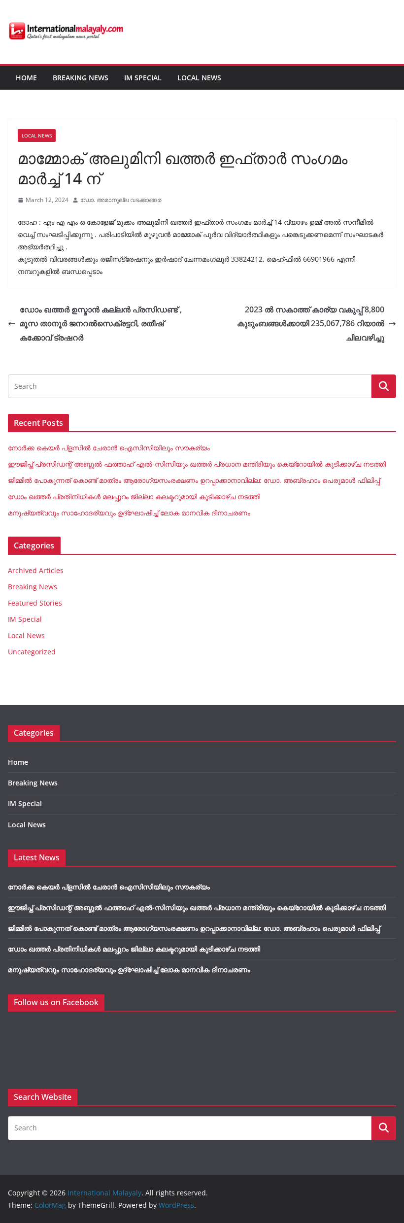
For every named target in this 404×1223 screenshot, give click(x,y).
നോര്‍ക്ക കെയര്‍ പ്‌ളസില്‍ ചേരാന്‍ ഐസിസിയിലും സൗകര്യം (109, 447)
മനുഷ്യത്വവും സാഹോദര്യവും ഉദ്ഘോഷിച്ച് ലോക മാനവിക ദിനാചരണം (129, 512)
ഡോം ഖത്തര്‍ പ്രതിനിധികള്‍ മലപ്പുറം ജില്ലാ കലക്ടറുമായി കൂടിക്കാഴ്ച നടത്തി (134, 496)
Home (26, 77)
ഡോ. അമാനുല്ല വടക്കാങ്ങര (121, 200)
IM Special (143, 77)
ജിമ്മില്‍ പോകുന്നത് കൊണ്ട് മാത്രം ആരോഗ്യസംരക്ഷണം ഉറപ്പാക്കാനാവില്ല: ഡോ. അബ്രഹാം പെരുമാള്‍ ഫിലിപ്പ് (194, 480)
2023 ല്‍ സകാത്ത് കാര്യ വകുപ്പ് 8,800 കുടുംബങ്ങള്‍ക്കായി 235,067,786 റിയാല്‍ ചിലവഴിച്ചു (310, 323)
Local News (199, 77)
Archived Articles (36, 570)
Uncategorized (32, 651)
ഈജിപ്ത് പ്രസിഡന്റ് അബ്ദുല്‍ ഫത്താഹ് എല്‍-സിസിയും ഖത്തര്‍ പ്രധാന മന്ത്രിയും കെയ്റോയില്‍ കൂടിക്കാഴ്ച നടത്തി (197, 464)
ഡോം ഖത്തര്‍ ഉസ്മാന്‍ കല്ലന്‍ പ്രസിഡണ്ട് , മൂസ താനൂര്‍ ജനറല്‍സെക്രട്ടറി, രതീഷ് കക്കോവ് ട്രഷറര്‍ (101, 323)
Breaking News (80, 77)
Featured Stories (35, 603)
